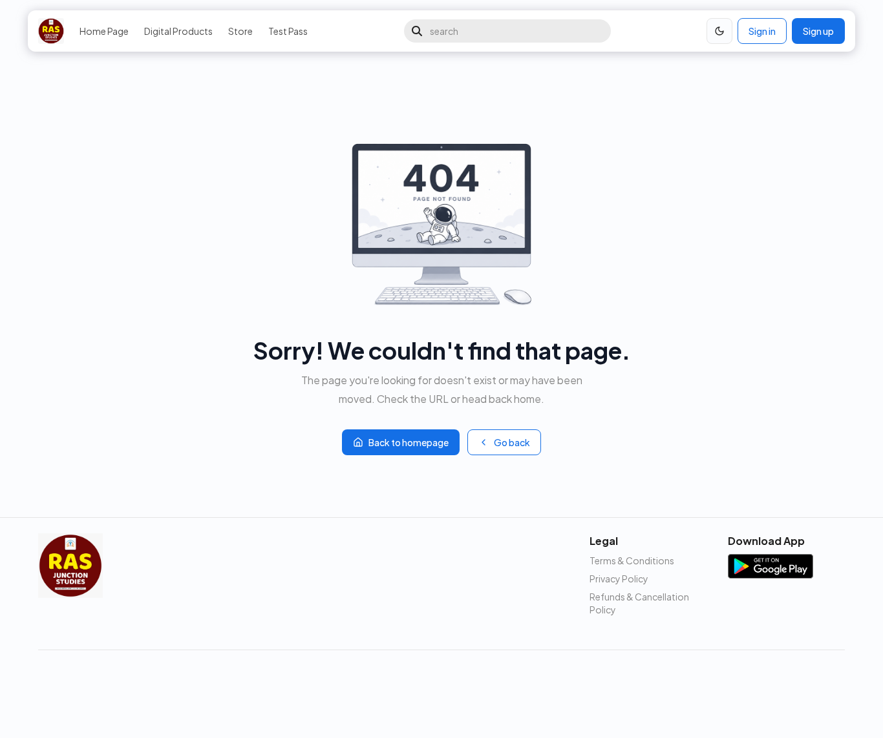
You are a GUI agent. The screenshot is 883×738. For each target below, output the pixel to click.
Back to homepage (408, 442)
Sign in (762, 31)
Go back (512, 442)
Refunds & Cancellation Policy (639, 603)
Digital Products (178, 31)
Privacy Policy (619, 578)
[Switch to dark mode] (719, 31)
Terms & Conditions (632, 560)
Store (240, 31)
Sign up (818, 31)
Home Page (104, 31)
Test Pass (288, 31)
